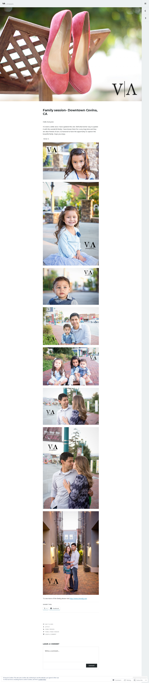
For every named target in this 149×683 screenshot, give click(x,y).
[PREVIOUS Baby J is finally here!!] (145, 11)
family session (54, 632)
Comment (91, 665)
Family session (49, 629)
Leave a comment (50, 634)
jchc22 (47, 627)
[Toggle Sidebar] (145, 3)
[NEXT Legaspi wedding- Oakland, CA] (145, 18)
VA (3, 3)
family (47, 632)
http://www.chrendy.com (78, 598)
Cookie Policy (42, 679)
